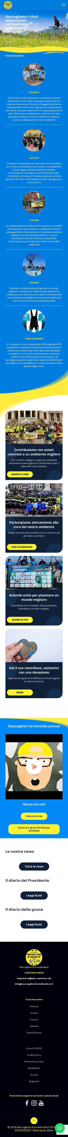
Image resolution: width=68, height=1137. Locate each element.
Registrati (34, 1081)
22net (50, 1130)
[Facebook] (27, 1102)
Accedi (34, 1074)
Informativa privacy (34, 1061)
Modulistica (34, 1068)
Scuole (34, 1013)
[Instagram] (34, 1102)
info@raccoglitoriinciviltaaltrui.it (34, 984)
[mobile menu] (63, 5)
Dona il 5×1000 (34, 1048)
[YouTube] (41, 1102)
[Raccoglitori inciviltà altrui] (7, 5)
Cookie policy (34, 1055)
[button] (60, 1128)
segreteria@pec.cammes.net (34, 978)
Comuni (34, 1019)
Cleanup (34, 1006)
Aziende (34, 1026)
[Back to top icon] (34, 1120)
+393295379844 (34, 972)
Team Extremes (34, 1032)
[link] (34, 445)
